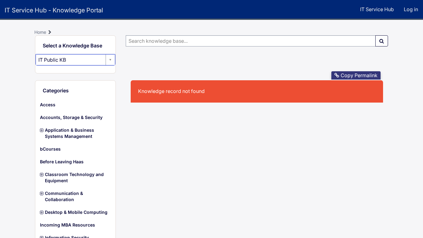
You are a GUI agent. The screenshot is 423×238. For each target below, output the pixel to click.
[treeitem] (75, 105)
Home (40, 32)
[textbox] (251, 40)
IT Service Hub (377, 9)
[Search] (381, 40)
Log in (411, 9)
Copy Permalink (359, 75)
